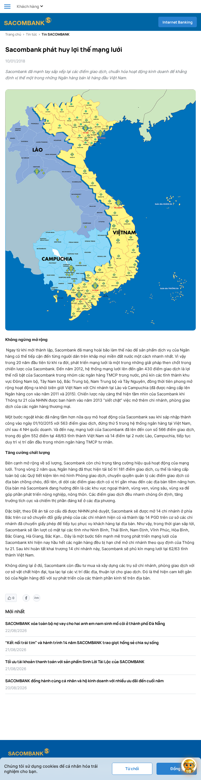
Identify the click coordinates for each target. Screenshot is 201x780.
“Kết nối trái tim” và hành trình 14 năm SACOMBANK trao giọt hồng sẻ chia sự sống (82, 642)
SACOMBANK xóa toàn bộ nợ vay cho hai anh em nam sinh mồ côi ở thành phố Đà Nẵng (85, 623)
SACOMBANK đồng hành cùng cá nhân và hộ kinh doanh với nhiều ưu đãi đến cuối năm (84, 681)
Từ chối (132, 768)
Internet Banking (178, 22)
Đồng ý (176, 768)
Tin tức (31, 34)
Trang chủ (13, 34)
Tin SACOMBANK (55, 34)
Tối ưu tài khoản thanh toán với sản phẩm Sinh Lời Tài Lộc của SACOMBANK (74, 661)
